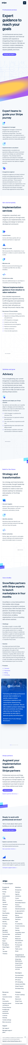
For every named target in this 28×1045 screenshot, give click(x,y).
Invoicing (7, 675)
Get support (5, 1028)
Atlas (3, 894)
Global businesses (20, 909)
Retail (16, 951)
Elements (5, 915)
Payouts (4, 938)
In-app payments (19, 911)
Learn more (7, 790)
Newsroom (18, 999)
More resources (6, 1022)
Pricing (4, 891)
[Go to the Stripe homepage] (4, 881)
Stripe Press (18, 1001)
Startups (17, 892)
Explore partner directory (9, 793)
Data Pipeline (6, 913)
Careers (17, 997)
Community (5, 1001)
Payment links (6, 934)
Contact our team (9, 54)
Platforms (18, 919)
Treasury (4, 953)
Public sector (18, 949)
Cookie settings (6, 1020)
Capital (4, 902)
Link (3, 928)
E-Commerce (18, 900)
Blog (3, 999)
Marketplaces (19, 913)
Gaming (17, 930)
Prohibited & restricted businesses (5, 1011)
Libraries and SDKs (20, 984)
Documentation (19, 975)
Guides (4, 994)
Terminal (4, 951)
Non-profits (18, 942)
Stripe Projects (19, 986)
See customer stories (8, 849)
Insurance (17, 936)
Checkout (5, 904)
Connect (6, 668)
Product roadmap (20, 994)
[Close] (25, 1037)
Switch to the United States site (11, 1041)
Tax (3, 949)
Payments (7, 670)
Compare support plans (9, 867)
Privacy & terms (6, 1007)
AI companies (18, 923)
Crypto (4, 911)
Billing (6, 672)
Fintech (17, 928)
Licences (4, 1015)
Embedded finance (20, 902)
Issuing (4, 926)
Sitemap (4, 1017)
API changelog (19, 982)
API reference (19, 977)
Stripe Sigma (5, 947)
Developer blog (19, 988)
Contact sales (19, 1003)
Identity (4, 921)
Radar (4, 941)
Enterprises (18, 890)
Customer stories (7, 997)
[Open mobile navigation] (24, 2)
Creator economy (20, 926)
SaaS (16, 921)
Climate (4, 906)
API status (18, 979)
